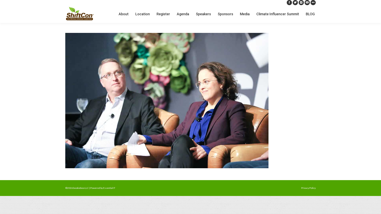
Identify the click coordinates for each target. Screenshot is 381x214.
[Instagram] (301, 2)
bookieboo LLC (81, 187)
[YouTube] (307, 2)
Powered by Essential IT (102, 187)
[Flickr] (313, 2)
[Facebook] (289, 2)
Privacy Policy (308, 187)
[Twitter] (295, 2)
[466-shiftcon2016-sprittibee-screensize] (190, 100)
